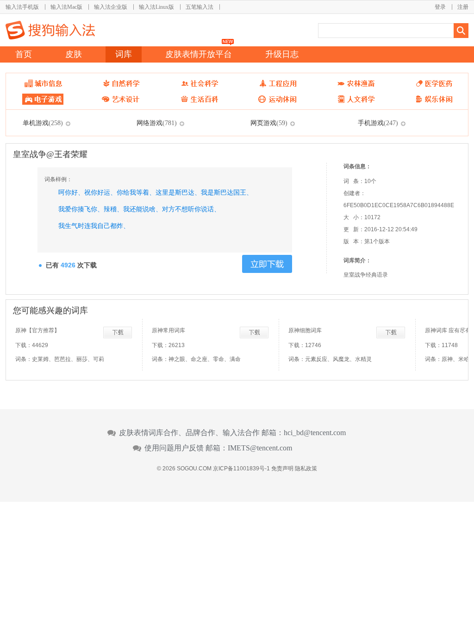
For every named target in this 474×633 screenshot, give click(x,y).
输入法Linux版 (156, 7)
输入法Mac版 (66, 7)
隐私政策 (306, 468)
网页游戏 (268, 123)
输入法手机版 (22, 7)
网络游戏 (157, 123)
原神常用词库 (168, 330)
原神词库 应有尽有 (448, 330)
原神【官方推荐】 (37, 330)
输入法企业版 (110, 7)
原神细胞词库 (305, 330)
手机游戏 (378, 123)
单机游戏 (43, 123)
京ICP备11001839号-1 (241, 468)
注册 (462, 7)
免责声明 (282, 468)
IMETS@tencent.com (260, 448)
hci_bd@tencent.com (315, 433)
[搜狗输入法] (50, 30)
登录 (440, 7)
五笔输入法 (199, 7)
